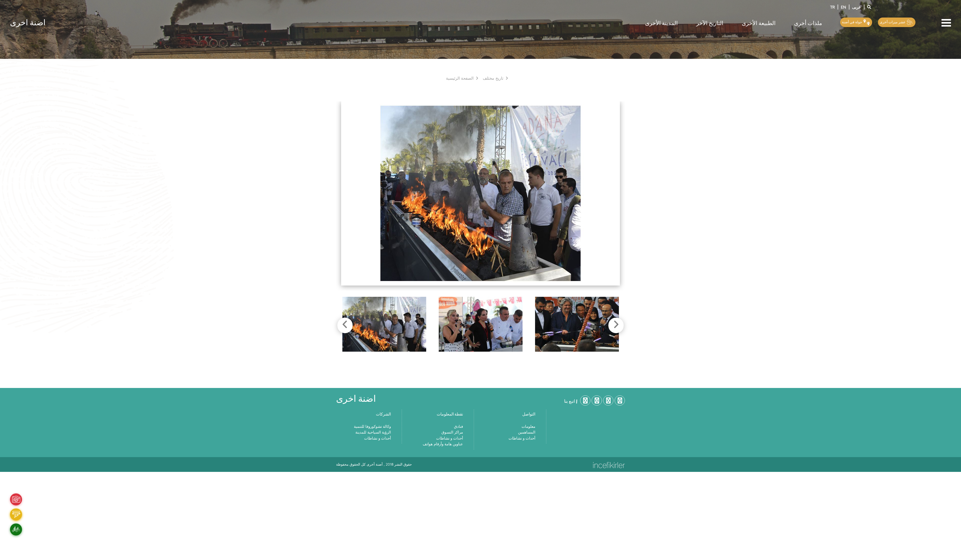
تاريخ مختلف (494, 78)
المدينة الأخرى (661, 23)
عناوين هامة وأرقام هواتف (443, 444)
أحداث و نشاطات (377, 438)
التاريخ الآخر (709, 23)
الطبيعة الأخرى (759, 23)
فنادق (458, 427)
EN (843, 7)
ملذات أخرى (808, 23)
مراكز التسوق (452, 432)
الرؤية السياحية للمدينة (373, 432)
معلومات (528, 427)
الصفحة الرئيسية (460, 78)
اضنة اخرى (28, 22)
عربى (856, 7)
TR (832, 7)
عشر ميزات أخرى (893, 22)
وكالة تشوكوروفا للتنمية (372, 427)
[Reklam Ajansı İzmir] (609, 464)
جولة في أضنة (852, 22)
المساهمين (526, 432)
